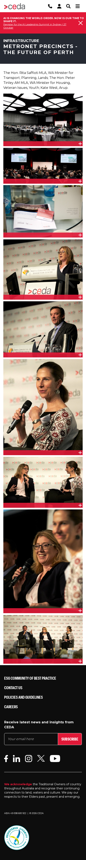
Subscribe (69, 739)
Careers (11, 706)
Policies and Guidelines (23, 697)
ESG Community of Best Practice (30, 678)
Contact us (13, 687)
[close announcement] (80, 23)
